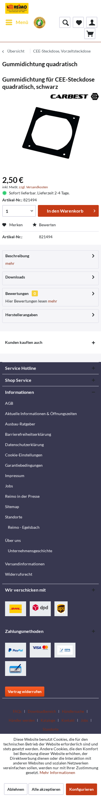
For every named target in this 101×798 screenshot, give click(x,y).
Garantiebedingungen (24, 465)
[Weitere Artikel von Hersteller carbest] (74, 98)
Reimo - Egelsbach (24, 527)
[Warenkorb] (89, 33)
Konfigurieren (81, 789)
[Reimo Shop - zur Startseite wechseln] (17, 8)
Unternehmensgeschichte (30, 550)
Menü (22, 22)
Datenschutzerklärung (24, 444)
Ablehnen (15, 789)
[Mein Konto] (91, 22)
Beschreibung (17, 255)
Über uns (13, 540)
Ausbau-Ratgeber (20, 423)
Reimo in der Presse (22, 496)
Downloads (15, 277)
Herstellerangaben (21, 314)
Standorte (13, 516)
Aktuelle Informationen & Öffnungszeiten (41, 413)
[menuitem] (16, 22)
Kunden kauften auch (23, 342)
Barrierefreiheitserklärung (28, 434)
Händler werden (22, 720)
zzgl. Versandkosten (33, 187)
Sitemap (12, 506)
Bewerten (47, 224)
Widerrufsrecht (18, 574)
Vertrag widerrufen (25, 691)
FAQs (17, 711)
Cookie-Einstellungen (23, 454)
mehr (10, 263)
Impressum (14, 475)
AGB (9, 403)
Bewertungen (17, 293)
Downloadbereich (42, 711)
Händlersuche (73, 711)
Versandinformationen (25, 563)
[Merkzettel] (78, 22)
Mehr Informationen (57, 772)
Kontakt (68, 720)
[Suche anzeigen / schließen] (64, 22)
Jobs (9, 485)
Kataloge (48, 720)
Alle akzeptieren (46, 789)
